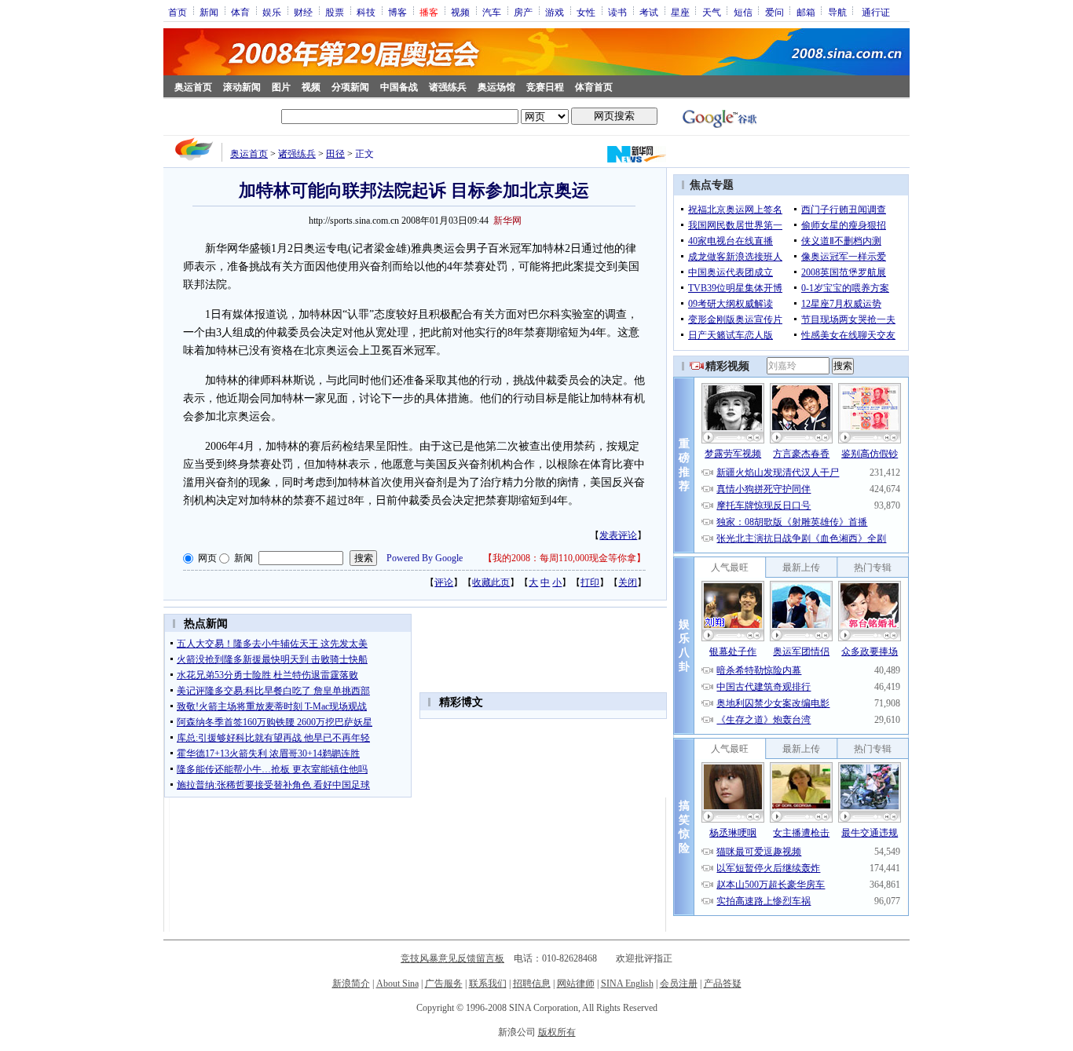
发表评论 (618, 535)
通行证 (876, 11)
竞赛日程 (545, 87)
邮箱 (806, 11)
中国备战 (399, 87)
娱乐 (271, 11)
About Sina (397, 983)
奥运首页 (193, 87)
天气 (711, 11)
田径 (335, 153)
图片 (281, 87)
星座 (680, 11)
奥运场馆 (496, 87)
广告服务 (444, 983)
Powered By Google (424, 558)
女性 (586, 11)
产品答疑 (723, 983)
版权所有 (557, 1032)
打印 (589, 582)
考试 (648, 11)
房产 (523, 11)
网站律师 (576, 983)
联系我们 (488, 983)
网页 (207, 558)
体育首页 (594, 87)
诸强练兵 (448, 87)
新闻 (209, 11)
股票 (334, 11)
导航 (837, 11)
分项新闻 (350, 87)
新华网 (507, 220)
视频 (460, 11)
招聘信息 (532, 983)
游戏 (554, 11)
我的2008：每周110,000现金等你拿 (564, 558)
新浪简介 (351, 983)
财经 (303, 11)
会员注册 (679, 983)
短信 (743, 11)
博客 (397, 11)
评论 (443, 582)
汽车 (491, 11)
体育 (240, 11)
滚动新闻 (242, 87)
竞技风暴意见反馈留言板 (452, 958)
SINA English (627, 983)
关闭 (627, 582)
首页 (177, 11)
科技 (366, 11)
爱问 (774, 11)
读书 (617, 11)
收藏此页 (491, 582)
